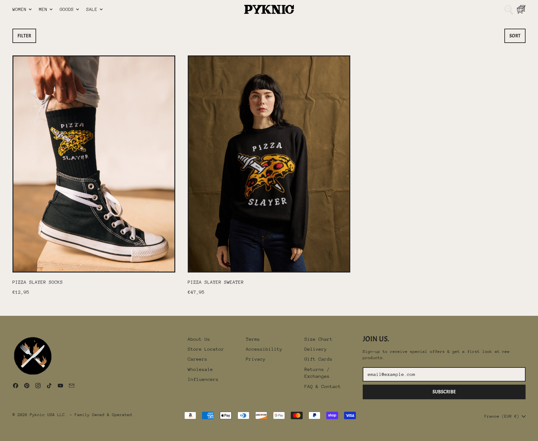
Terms (253, 339)
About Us (199, 339)
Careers (197, 359)
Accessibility (264, 349)
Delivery (315, 349)
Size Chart (318, 339)
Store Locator (206, 349)
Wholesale (200, 369)
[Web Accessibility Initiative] (2, 433)
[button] (508, 9)
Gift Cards (318, 359)
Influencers (203, 379)
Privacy (256, 359)
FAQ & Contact (322, 386)
